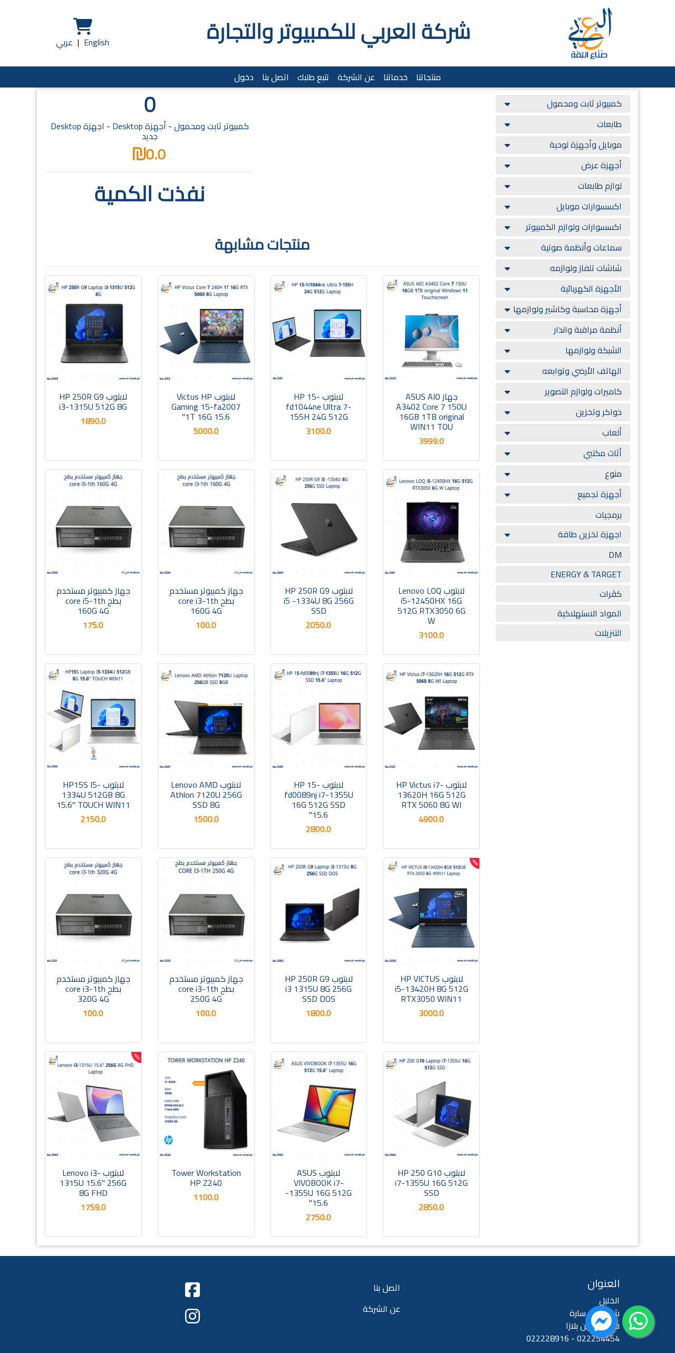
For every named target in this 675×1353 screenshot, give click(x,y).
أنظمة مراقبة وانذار (588, 329)
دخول (244, 77)
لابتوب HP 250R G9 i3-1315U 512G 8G (93, 401)
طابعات (609, 124)
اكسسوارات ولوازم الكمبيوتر (574, 227)
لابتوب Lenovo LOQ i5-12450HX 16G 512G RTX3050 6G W (432, 606)
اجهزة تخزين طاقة (590, 534)
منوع (613, 473)
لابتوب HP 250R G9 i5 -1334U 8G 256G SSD (319, 600)
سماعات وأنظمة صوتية (581, 247)
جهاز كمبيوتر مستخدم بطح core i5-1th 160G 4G (93, 600)
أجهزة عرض (601, 165)
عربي (64, 42)
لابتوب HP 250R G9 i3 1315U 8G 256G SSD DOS (319, 989)
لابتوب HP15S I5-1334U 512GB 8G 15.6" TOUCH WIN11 (93, 795)
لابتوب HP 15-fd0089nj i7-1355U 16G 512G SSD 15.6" (318, 800)
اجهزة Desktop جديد (104, 131)
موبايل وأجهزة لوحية (585, 144)
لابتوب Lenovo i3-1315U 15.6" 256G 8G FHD (93, 1183)
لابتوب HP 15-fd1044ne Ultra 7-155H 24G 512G (318, 406)
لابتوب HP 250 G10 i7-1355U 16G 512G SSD (431, 1183)
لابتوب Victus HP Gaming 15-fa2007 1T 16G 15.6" (205, 406)
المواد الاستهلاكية (589, 613)
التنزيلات (608, 633)
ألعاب (612, 432)
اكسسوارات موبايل (589, 206)
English (96, 42)
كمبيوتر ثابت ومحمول (584, 103)
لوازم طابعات (600, 186)
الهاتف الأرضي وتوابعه (582, 371)
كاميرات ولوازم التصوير (583, 391)
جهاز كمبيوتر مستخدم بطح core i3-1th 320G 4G (93, 989)
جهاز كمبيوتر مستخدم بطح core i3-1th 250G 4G (206, 989)
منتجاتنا (428, 77)
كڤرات (611, 594)
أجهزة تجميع (599, 494)
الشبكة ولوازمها (593, 350)
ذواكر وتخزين (599, 412)
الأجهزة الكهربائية (591, 288)
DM (615, 555)
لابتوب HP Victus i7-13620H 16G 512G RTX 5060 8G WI (431, 795)
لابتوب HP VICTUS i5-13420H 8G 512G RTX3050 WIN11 (431, 989)
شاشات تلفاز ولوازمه (586, 268)
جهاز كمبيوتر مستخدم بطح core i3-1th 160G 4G (206, 600)
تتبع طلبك (313, 77)
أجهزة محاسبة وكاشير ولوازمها (567, 309)
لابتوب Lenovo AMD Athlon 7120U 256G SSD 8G (206, 795)
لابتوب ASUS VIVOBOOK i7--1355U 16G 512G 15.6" (318, 1188)
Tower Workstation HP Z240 (206, 1178)
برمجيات (608, 515)
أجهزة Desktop (139, 126)
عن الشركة (356, 77)
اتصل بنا (275, 77)
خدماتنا (395, 77)
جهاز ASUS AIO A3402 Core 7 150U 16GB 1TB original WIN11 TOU (431, 412)
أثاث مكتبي (602, 453)
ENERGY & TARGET (586, 574)
